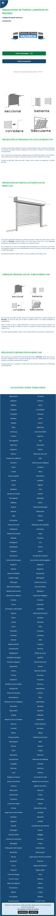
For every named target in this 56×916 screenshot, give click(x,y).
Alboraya (13, 445)
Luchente (40, 635)
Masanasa (40, 511)
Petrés (40, 804)
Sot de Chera (40, 901)
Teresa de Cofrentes (13, 839)
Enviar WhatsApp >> (23, 53)
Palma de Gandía (13, 693)
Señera (40, 773)
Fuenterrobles (13, 835)
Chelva (40, 693)
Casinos (40, 644)
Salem (40, 883)
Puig (13, 516)
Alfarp (13, 733)
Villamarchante (13, 525)
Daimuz (13, 613)
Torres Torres (13, 879)
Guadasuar (13, 547)
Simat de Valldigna (40, 596)
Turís (40, 542)
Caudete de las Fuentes (40, 826)
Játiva (40, 418)
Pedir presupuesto (24, 61)
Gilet (40, 640)
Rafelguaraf (13, 653)
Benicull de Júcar (40, 808)
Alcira (40, 405)
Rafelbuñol (13, 529)
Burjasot (13, 410)
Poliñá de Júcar (40, 653)
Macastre (13, 755)
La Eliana (40, 467)
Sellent (13, 892)
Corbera (40, 600)
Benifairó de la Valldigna (14, 702)
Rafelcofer (40, 719)
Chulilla (40, 821)
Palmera (40, 790)
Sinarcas (13, 768)
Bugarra (13, 821)
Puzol (13, 467)
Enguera (13, 551)
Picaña (40, 494)
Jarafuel (40, 812)
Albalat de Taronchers (40, 781)
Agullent (40, 657)
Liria (40, 441)
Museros (13, 565)
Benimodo (13, 666)
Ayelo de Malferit (13, 573)
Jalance (13, 786)
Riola (40, 697)
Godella (40, 480)
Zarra (14, 866)
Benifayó (13, 489)
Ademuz (13, 724)
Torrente (40, 396)
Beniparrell (13, 688)
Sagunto (13, 401)
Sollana (13, 569)
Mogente (40, 569)
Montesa (40, 728)
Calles (40, 892)
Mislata (13, 405)
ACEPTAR (33, 912)
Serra (14, 618)
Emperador (13, 888)
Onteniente (40, 410)
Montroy (40, 649)
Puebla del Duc (13, 644)
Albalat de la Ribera (13, 596)
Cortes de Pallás (13, 804)
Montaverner (13, 697)
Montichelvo (40, 848)
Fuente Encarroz (40, 582)
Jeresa (40, 666)
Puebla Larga (13, 578)
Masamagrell (14, 476)
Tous (13, 773)
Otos (40, 874)
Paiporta (40, 436)
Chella (13, 622)
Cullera (13, 436)
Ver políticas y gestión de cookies (28, 909)
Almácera (40, 529)
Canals (13, 480)
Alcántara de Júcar (40, 737)
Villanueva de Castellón (40, 525)
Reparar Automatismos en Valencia (29, 71)
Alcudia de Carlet (13, 494)
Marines (40, 711)
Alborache (13, 790)
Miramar (40, 684)
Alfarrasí (40, 755)
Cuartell (13, 728)
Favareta (40, 680)
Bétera (13, 454)
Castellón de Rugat (13, 657)
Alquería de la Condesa (13, 719)
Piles (40, 627)
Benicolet (13, 861)
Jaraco (40, 547)
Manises (13, 418)
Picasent (13, 463)
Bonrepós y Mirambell (13, 609)
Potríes (13, 808)
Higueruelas (40, 870)
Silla (40, 458)
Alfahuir (40, 897)
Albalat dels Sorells (13, 591)
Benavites (13, 852)
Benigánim (14, 542)
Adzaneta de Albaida (40, 759)
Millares (40, 879)
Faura (13, 604)
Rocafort (40, 538)
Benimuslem (40, 852)
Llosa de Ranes (40, 587)
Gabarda (40, 768)
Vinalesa (40, 618)
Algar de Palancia (40, 866)
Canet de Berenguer (13, 560)
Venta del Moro (40, 724)
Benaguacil (13, 498)
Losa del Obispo (13, 874)
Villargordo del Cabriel (13, 848)
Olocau (13, 746)
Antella (13, 715)
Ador (40, 742)
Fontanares (13, 795)
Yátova (13, 671)
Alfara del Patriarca (40, 613)
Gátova (40, 888)
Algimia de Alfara (40, 786)
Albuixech (40, 591)
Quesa (40, 830)
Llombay (13, 635)
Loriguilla (13, 764)
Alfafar (40, 449)
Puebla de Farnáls (13, 534)
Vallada (13, 600)
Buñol (40, 503)
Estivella (40, 764)
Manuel (13, 640)
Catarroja (13, 432)
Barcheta (13, 706)
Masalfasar (40, 688)
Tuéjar (40, 750)
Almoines (40, 675)
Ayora (40, 551)
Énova (40, 795)
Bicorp (13, 857)
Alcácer (13, 511)
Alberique (40, 498)
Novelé (13, 826)
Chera (40, 843)
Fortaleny (13, 799)
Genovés (40, 622)
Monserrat (13, 556)
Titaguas (13, 870)
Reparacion (13, 396)
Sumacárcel (13, 759)
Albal (40, 472)
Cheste (40, 520)
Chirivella (13, 414)
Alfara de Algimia (13, 883)
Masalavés (40, 702)
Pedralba (13, 631)
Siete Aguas (13, 742)
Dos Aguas (13, 897)
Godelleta (40, 609)
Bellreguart (40, 578)
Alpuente (40, 817)
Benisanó (13, 680)
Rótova (40, 746)
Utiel (40, 489)
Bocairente (40, 573)
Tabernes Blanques (40, 507)
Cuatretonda (13, 649)
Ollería (40, 516)
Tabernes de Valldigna (40, 463)
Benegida (13, 843)
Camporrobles (13, 737)
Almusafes (13, 520)
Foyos (40, 534)
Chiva (13, 485)
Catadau (40, 631)
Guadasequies (13, 901)
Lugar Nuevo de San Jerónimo (40, 857)
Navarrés (40, 604)
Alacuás (40, 414)
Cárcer (13, 675)
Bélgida (40, 835)
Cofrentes (40, 799)
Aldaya (13, 423)
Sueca (40, 423)
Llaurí (13, 750)
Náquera (40, 565)
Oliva (13, 427)
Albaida (13, 538)
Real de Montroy (40, 662)
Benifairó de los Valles (13, 684)
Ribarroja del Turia (40, 454)
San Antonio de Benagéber (40, 560)
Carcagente (13, 441)
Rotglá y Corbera (13, 777)
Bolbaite (40, 715)
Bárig (40, 733)
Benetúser (40, 476)
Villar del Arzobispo (13, 587)
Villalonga (13, 582)
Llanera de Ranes (13, 781)
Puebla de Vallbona (13, 458)
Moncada (40, 445)
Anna (13, 627)
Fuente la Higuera (13, 662)
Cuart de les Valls (40, 777)
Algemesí (40, 427)
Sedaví (13, 507)
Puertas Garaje (17, 71)
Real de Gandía (40, 671)
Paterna (40, 401)
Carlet (13, 472)
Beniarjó (40, 706)
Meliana (13, 503)
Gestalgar (13, 830)
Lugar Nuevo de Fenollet (13, 812)
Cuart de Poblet (40, 432)
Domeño (40, 839)
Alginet (40, 485)
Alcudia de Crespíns (40, 556)
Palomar (40, 861)
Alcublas (13, 817)
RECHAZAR (23, 912)
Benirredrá (13, 711)
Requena (13, 449)
